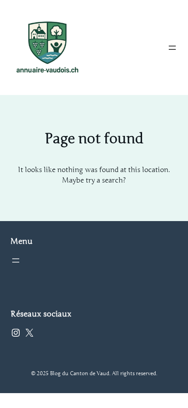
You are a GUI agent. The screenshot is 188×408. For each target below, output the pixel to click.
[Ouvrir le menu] (172, 47)
